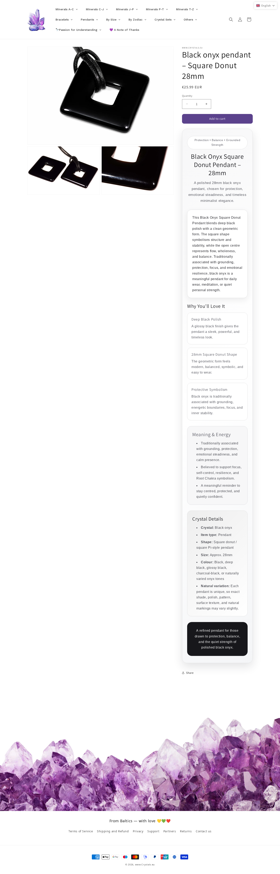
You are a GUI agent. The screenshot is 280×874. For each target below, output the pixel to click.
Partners (169, 831)
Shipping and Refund (113, 831)
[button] (231, 19)
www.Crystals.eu (145, 864)
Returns (186, 831)
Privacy (138, 831)
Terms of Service (80, 831)
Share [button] (190, 673)
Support (153, 831)
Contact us (204, 831)
